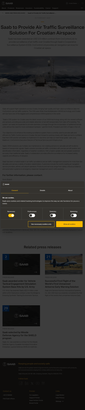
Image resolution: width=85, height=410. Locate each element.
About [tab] (70, 190)
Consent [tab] (15, 190)
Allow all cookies (69, 224)
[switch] (32, 215)
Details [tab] (42, 190)
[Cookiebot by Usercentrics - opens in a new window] (73, 184)
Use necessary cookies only (41, 224)
